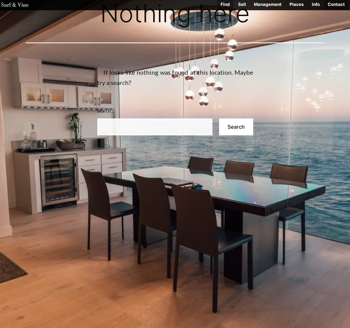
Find (225, 4)
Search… (105, 111)
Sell (242, 4)
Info (316, 4)
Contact (336, 4)
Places (297, 4)
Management (268, 4)
